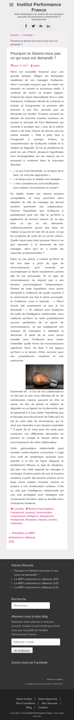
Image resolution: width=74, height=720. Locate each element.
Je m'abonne (22, 650)
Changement (17, 512)
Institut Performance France (39, 7)
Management (47, 516)
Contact (43, 707)
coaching (30, 512)
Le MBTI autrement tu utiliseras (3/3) (36, 579)
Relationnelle (17, 519)
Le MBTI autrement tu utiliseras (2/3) (36, 583)
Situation (42, 519)
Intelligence (33, 516)
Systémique (16, 523)
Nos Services (50, 703)
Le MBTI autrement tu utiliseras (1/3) (36, 587)
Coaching (28, 35)
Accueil (15, 35)
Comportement (18, 516)
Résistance (31, 519)
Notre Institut (24, 698)
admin (36, 65)
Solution (52, 519)
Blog (29, 707)
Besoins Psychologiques (41, 508)
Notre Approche (48, 698)
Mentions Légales (55, 679)
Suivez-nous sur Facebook (29, 662)
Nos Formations (25, 703)
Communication (44, 512)
